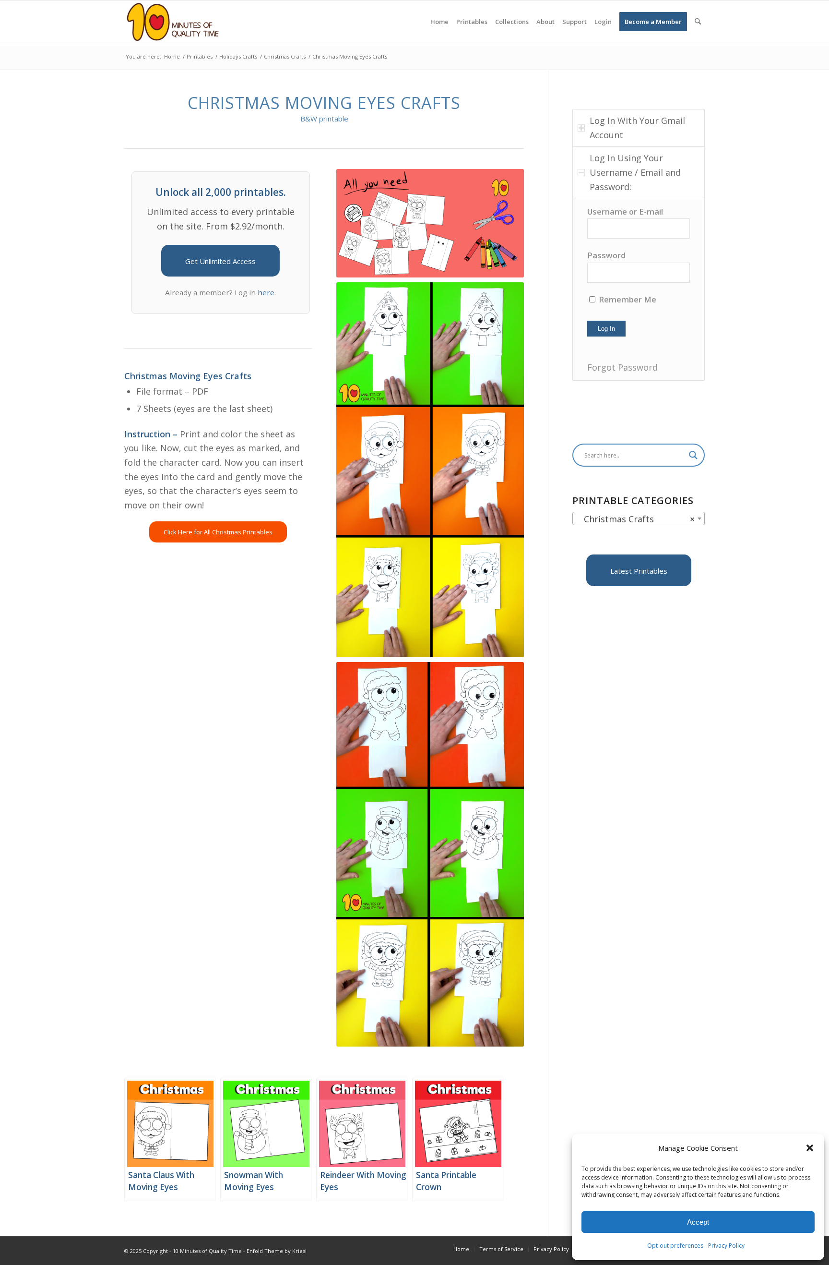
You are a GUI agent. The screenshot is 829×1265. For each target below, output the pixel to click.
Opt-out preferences (675, 1245)
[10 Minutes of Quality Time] (173, 21)
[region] (638, 290)
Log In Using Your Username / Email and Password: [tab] (635, 172)
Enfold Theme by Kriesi (277, 1250)
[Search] (698, 21)
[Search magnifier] (693, 455)
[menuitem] (439, 21)
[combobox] (638, 518)
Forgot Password (622, 367)
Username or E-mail (625, 211)
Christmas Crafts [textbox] (636, 519)
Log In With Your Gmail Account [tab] (637, 128)
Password (606, 255)
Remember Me (626, 299)
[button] (810, 1148)
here (266, 292)
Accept (698, 1222)
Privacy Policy (726, 1245)
